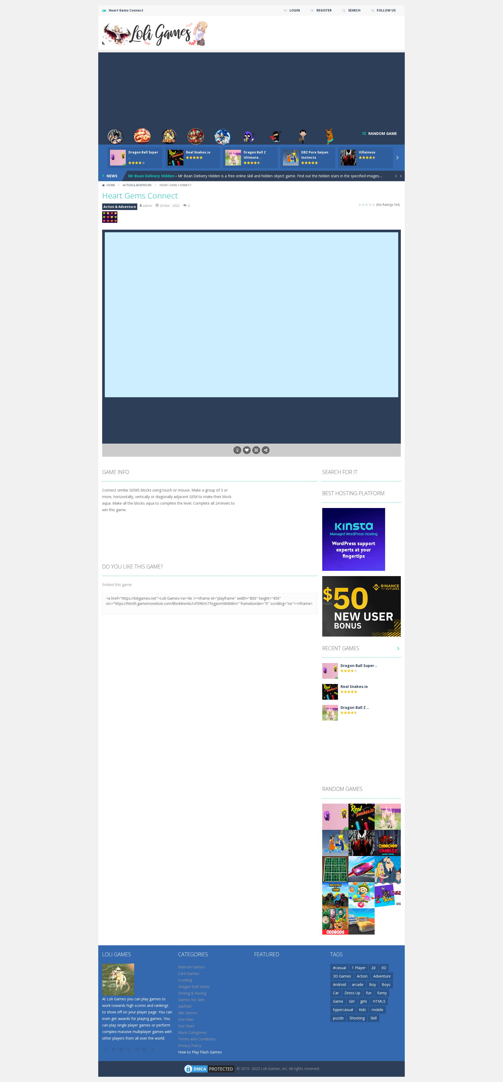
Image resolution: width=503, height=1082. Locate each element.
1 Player (358, 967)
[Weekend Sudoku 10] (335, 868)
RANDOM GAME (382, 133)
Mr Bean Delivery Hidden (151, 175)
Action (362, 976)
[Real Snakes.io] (330, 691)
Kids (362, 1009)
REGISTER (324, 10)
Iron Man (186, 1019)
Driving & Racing (192, 993)
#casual (339, 967)
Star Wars (186, 1025)
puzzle (338, 1017)
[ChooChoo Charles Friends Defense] (388, 842)
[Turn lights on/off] (237, 450)
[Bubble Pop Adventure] (361, 894)
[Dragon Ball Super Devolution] (330, 670)
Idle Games (187, 1012)
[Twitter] (114, 1049)
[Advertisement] (251, 89)
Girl (351, 1001)
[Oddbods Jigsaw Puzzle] (335, 921)
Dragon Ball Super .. (359, 665)
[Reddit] (122, 1049)
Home (111, 185)
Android (339, 984)
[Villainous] (361, 842)
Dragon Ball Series (194, 986)
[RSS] (153, 1049)
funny (382, 992)
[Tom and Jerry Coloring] (388, 894)
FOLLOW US (386, 10)
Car (336, 992)
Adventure (382, 976)
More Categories (192, 1032)
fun (368, 992)
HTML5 (379, 1001)
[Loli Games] (155, 32)
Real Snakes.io (198, 152)
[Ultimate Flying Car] (361, 868)
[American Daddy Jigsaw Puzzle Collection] (388, 868)
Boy (372, 984)
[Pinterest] (137, 1049)
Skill (373, 1017)
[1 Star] (360, 204)
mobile (377, 1009)
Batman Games (191, 966)
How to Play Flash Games (200, 1052)
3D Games (342, 976)
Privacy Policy (189, 1045)
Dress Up (352, 992)
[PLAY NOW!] (118, 157)
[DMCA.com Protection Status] (209, 1068)
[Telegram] (145, 1049)
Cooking (185, 980)
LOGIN (294, 10)
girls (363, 1001)
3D (383, 967)
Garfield (184, 1006)
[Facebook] (106, 1049)
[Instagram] (130, 1049)
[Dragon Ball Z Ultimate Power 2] (330, 712)
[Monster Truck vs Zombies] (335, 894)
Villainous (367, 152)
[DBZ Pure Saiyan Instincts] (335, 842)
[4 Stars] (370, 204)
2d (373, 967)
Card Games (188, 973)
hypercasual (343, 1009)
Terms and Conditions (197, 1038)
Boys (386, 984)
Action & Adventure (137, 185)
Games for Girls (191, 999)
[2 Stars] (363, 204)
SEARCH (354, 10)
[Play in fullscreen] (256, 450)
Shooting (357, 1017)
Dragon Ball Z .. (355, 707)
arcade (357, 984)
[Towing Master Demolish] (361, 921)
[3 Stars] (367, 204)
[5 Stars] (373, 204)
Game (338, 1001)
